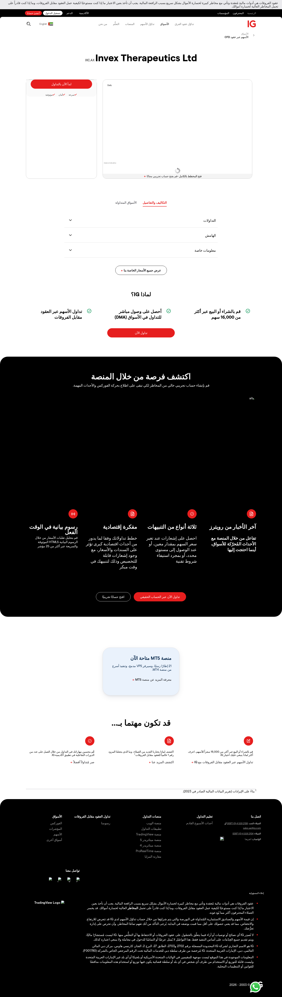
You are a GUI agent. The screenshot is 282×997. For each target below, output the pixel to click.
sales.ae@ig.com (252, 828)
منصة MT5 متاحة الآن (151, 658)
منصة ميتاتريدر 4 (150, 845)
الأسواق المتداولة (126, 202)
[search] (28, 23)
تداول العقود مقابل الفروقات (92, 816)
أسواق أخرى (54, 840)
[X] (68, 879)
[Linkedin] (77, 879)
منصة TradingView (148, 834)
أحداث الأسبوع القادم (199, 823)
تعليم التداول (205, 816)
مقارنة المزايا (153, 856)
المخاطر (133, 908)
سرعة (71, 94)
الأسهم (58, 834)
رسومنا (105, 823)
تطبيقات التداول (151, 828)
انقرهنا (248, 839)
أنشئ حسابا (33, 13)
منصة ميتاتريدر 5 (150, 840)
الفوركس (56, 823)
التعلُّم (116, 24)
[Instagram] (49, 879)
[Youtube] (59, 879)
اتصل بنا (256, 816)
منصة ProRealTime (148, 851)
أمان (61, 94)
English (43, 23)
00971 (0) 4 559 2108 (237, 823)
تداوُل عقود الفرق (184, 24)
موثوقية (49, 94)
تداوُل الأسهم (147, 24)
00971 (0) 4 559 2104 (243, 833)
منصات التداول (152, 816)
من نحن (102, 24)
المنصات (129, 24)
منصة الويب (153, 823)
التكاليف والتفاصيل (155, 202)
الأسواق (164, 24)
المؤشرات (55, 828)
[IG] (252, 23)
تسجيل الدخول (52, 13)
